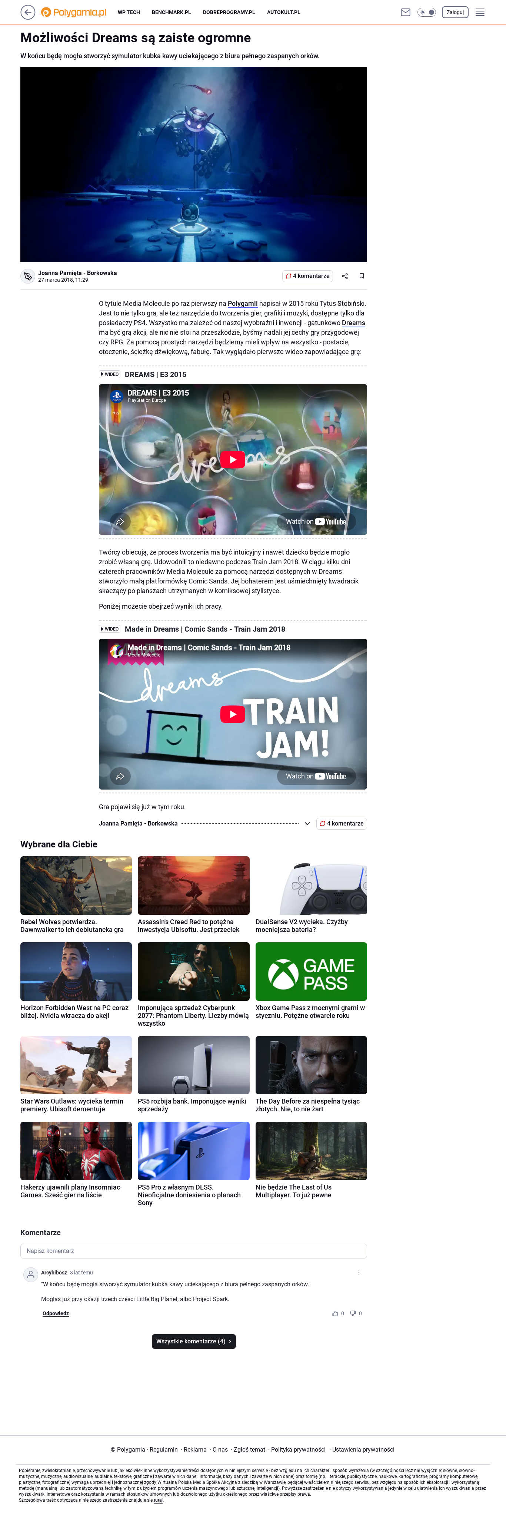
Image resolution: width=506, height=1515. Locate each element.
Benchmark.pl (171, 12)
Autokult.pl (283, 12)
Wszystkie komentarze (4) (191, 1341)
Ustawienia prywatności (362, 1449)
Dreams (353, 323)
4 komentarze (311, 275)
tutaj (158, 1500)
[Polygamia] (79, 12)
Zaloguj (455, 12)
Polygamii (243, 303)
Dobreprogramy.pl (229, 12)
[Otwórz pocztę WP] (406, 12)
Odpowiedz (56, 1313)
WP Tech (129, 12)
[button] (426, 12)
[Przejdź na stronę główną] (28, 17)
